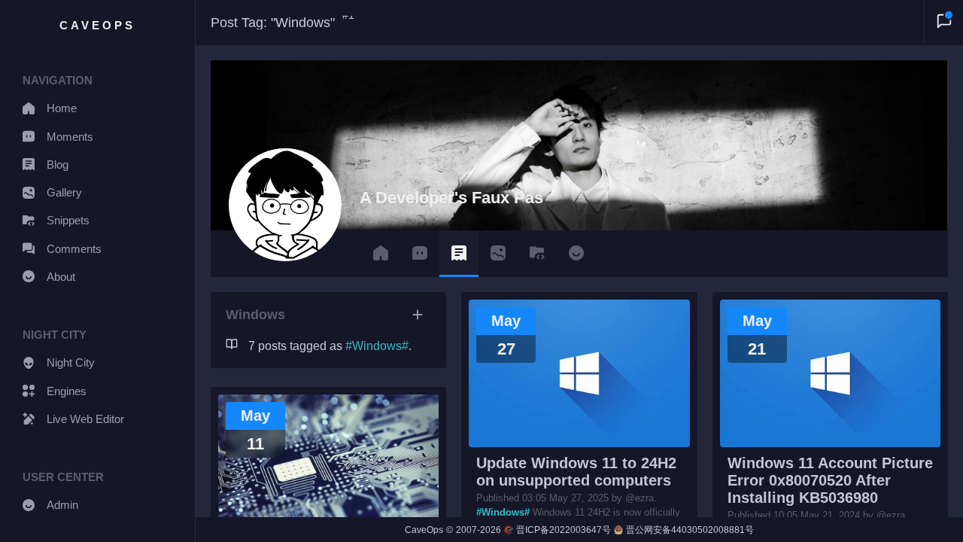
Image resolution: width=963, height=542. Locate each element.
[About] (576, 253)
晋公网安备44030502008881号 (690, 530)
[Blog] (458, 253)
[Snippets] (537, 253)
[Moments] (419, 253)
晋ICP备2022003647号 (563, 530)
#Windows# (503, 512)
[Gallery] (498, 253)
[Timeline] (380, 253)
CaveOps (97, 25)
